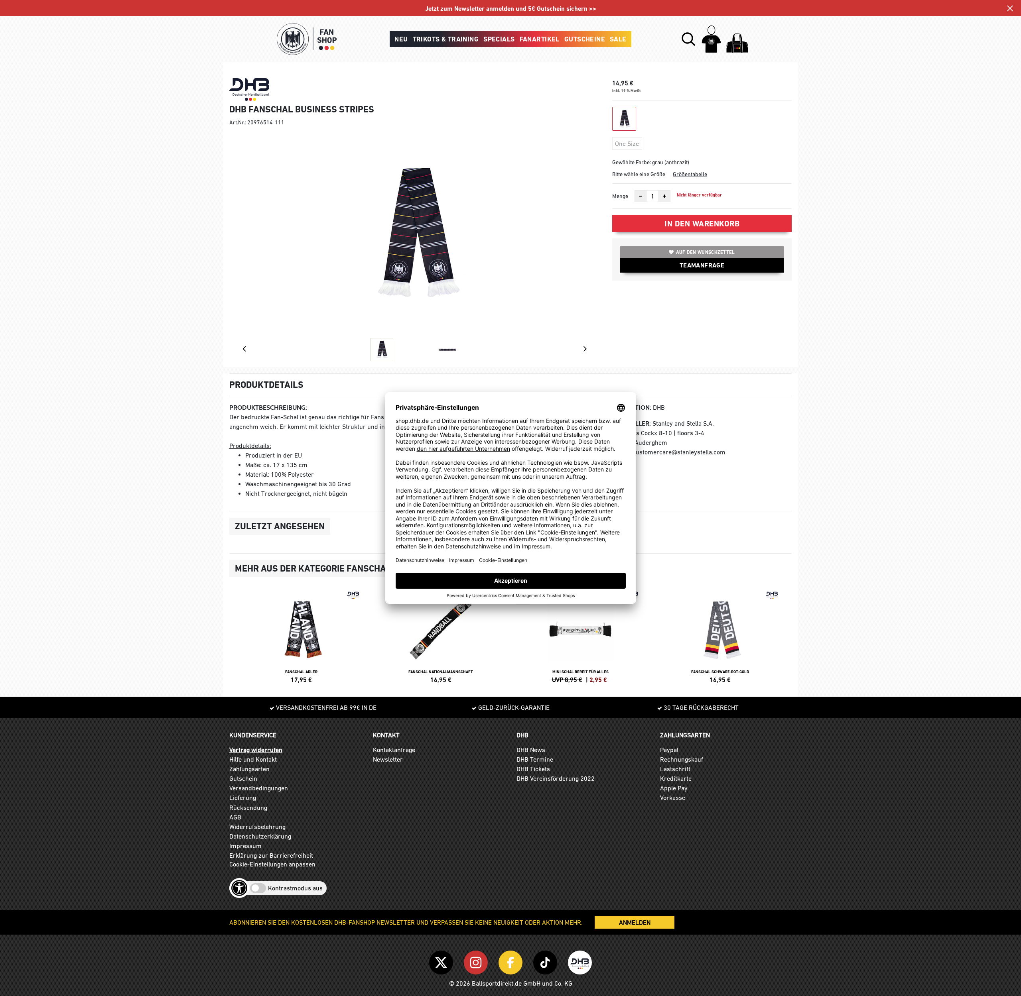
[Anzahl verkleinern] (641, 196)
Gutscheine (584, 39)
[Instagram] (477, 961)
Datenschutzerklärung (260, 836)
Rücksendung (248, 807)
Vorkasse (672, 797)
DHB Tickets (533, 768)
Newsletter (388, 759)
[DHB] (580, 961)
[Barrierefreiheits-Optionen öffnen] (239, 888)
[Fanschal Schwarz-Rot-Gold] (720, 635)
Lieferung (242, 797)
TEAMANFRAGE (702, 265)
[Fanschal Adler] (301, 635)
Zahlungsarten (249, 768)
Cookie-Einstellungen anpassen (272, 864)
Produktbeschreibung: (268, 407)
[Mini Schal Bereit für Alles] (580, 635)
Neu (401, 39)
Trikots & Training (446, 39)
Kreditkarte (676, 778)
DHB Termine (534, 759)
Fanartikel (540, 39)
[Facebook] (512, 961)
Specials (498, 39)
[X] (442, 961)
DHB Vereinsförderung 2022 (555, 778)
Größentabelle (690, 174)
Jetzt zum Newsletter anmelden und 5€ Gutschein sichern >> (510, 8)
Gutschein (243, 778)
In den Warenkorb (701, 223)
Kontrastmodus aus (295, 888)
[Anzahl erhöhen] (664, 196)
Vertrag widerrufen (255, 749)
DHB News (530, 749)
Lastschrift (675, 768)
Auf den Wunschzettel (705, 252)
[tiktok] (546, 961)
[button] (688, 39)
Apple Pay (674, 788)
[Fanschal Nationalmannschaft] (441, 635)
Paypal (669, 749)
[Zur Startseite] (307, 39)
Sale (618, 39)
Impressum (245, 845)
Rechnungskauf (681, 759)
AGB (235, 817)
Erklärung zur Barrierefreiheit (271, 855)
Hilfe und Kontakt (253, 759)
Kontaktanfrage (394, 749)
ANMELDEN (634, 922)
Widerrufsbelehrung (257, 826)
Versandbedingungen (258, 788)
